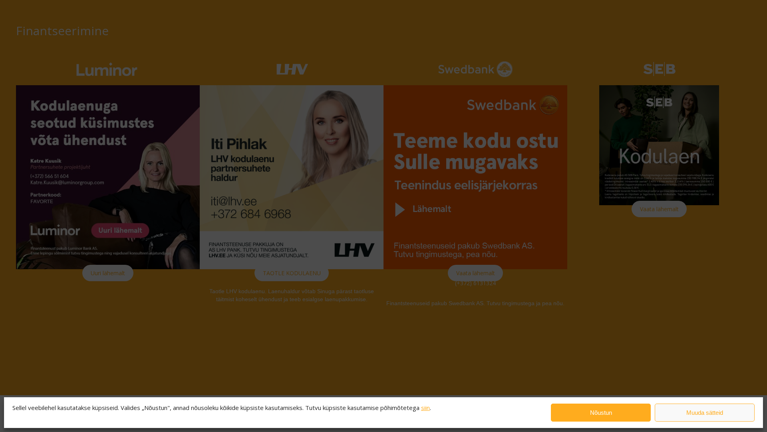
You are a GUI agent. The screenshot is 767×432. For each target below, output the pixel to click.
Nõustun (601, 412)
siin (425, 408)
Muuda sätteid (704, 412)
